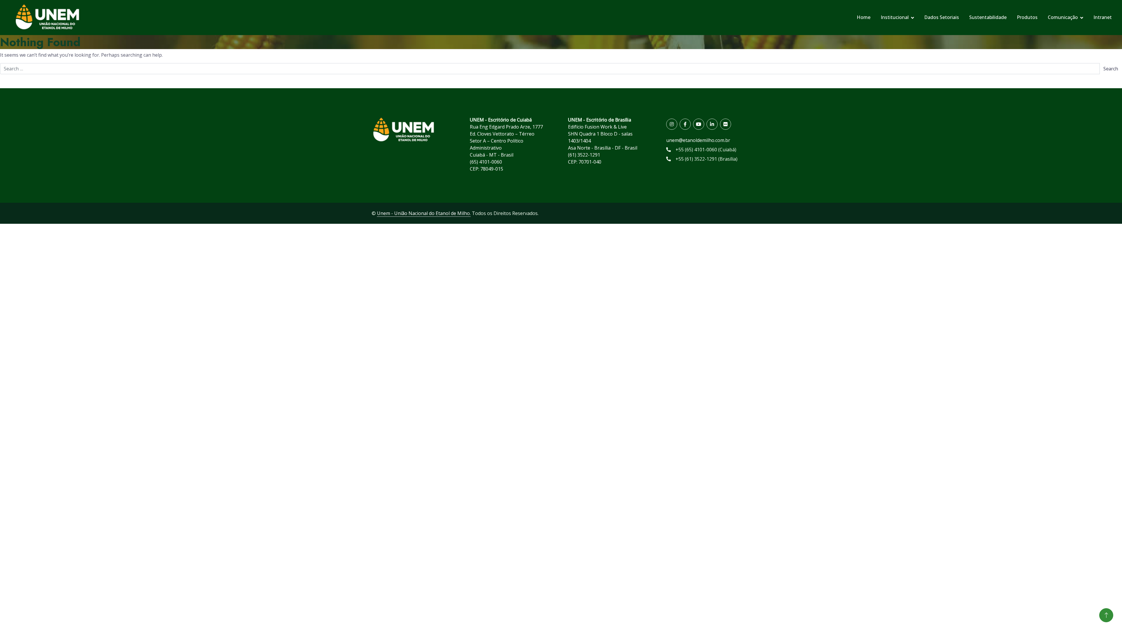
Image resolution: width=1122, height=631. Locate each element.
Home (863, 17)
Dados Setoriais (941, 17)
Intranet (1102, 17)
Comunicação (1063, 17)
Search (1110, 68)
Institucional (895, 17)
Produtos (1027, 17)
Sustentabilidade (988, 17)
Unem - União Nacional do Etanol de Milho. (424, 213)
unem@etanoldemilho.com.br (698, 140)
